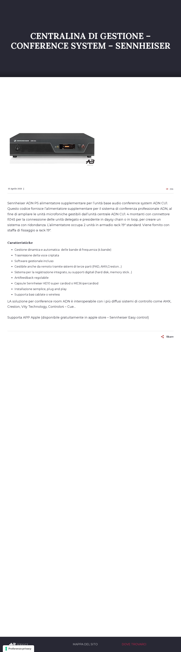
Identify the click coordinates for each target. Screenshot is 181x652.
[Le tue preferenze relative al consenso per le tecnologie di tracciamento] (18, 648)
